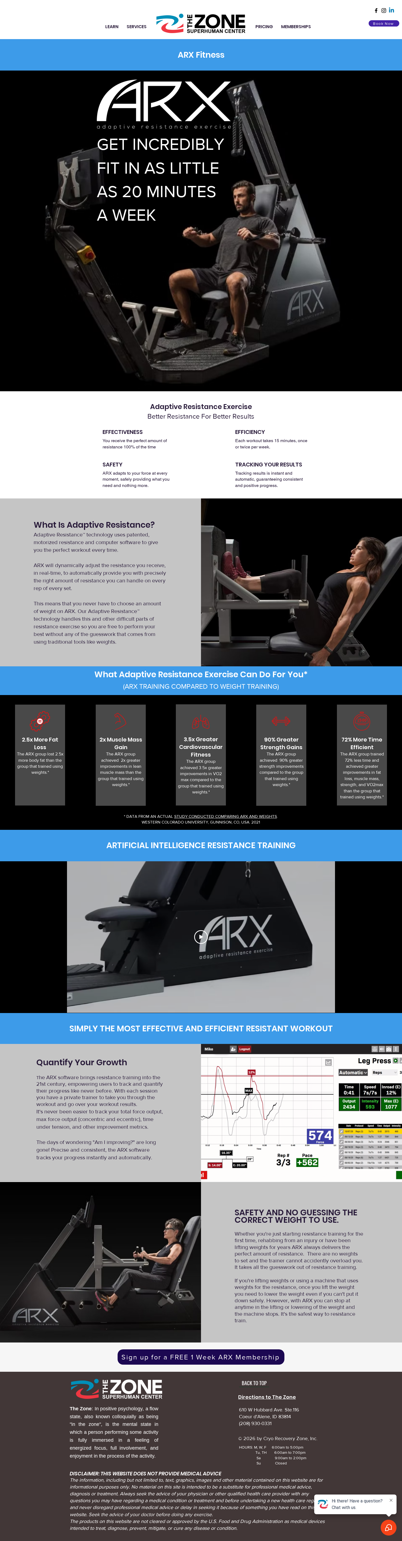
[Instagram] (384, 10)
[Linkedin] (391, 10)
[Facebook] (376, 10)
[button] (112, 27)
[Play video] (201, 937)
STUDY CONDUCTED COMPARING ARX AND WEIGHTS (225, 816)
